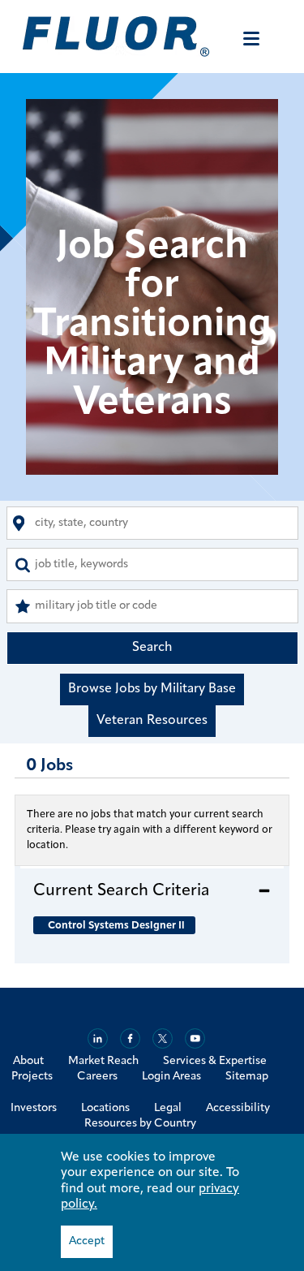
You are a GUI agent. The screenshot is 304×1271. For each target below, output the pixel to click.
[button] (152, 890)
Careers (97, 1077)
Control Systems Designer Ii (116, 925)
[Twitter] (162, 1038)
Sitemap (246, 1077)
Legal (168, 1108)
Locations (105, 1108)
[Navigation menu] (251, 38)
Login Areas (171, 1077)
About (28, 1061)
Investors (34, 1108)
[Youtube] (195, 1038)
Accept (87, 1241)
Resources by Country (140, 1124)
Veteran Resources (152, 720)
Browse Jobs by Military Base (152, 689)
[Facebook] (130, 1038)
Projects (32, 1077)
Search (152, 647)
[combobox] (152, 523)
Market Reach (103, 1061)
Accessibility (238, 1108)
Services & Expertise (215, 1061)
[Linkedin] (98, 1038)
